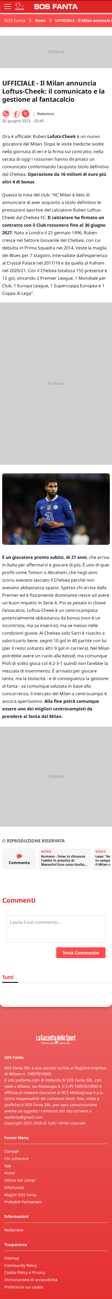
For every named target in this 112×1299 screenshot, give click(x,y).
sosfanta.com (27, 1080)
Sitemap (11, 1258)
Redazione (13, 1229)
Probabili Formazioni (23, 1201)
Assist (9, 1172)
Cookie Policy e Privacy (24, 1272)
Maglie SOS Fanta (20, 1194)
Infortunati (14, 1187)
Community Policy (20, 1265)
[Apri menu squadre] (19, 6)
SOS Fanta (14, 21)
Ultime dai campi (19, 1180)
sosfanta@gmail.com (23, 1117)
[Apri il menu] (7, 6)
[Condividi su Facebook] (16, 113)
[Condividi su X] (25, 113)
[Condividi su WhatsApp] (6, 113)
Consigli (11, 1151)
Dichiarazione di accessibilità (30, 1279)
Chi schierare (16, 1158)
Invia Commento (81, 953)
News (40, 20)
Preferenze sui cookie (23, 1287)
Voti (7, 1165)
